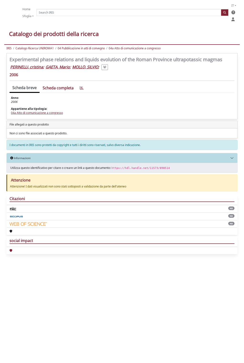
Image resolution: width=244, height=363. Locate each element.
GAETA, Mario (58, 67)
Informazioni (21, 158)
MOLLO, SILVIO (85, 67)
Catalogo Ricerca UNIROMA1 (34, 48)
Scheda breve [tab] (24, 87)
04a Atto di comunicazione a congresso (135, 48)
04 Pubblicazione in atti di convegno (81, 48)
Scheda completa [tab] (58, 88)
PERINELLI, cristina (26, 67)
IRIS (9, 48)
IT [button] (232, 6)
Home (26, 9)
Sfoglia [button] (26, 16)
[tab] (82, 88)
